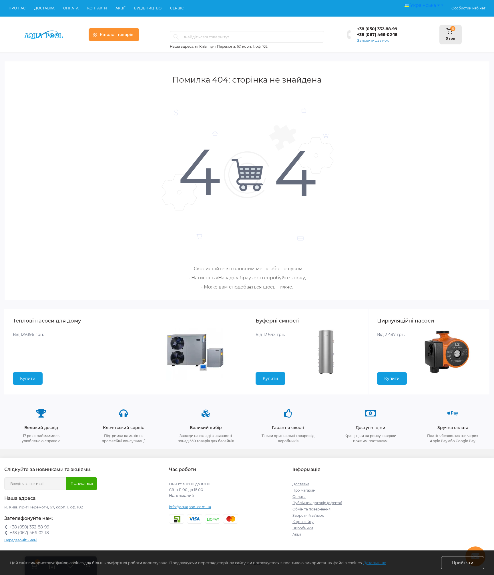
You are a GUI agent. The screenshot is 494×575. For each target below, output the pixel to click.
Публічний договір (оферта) (317, 503)
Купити (27, 378)
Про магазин (303, 490)
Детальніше (374, 562)
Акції (120, 8)
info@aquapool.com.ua (190, 507)
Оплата (71, 8)
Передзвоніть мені (20, 540)
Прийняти (462, 562)
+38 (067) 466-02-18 (377, 34)
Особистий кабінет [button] (468, 8)
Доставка (44, 8)
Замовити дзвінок (373, 40)
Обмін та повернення (311, 509)
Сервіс (177, 8)
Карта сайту (303, 522)
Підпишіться (82, 483)
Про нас (17, 8)
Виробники (302, 528)
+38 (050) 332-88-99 (377, 28)
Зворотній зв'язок (308, 515)
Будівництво (148, 8)
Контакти (97, 8)
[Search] (176, 37)
